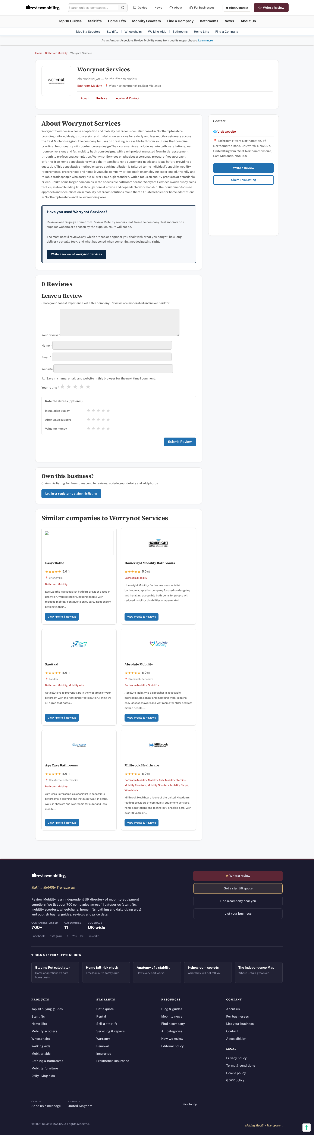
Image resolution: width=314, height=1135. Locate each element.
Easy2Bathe (54, 563)
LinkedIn (93, 936)
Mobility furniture (44, 1068)
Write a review (238, 875)
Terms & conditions (240, 1065)
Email (46, 357)
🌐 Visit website (224, 131)
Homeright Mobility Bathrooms (150, 563)
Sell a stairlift (106, 1023)
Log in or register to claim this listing (71, 493)
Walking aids (40, 1046)
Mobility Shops (179, 785)
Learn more (205, 40)
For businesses (237, 1016)
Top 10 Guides (70, 21)
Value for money (56, 428)
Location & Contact (127, 98)
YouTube (78, 936)
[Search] (122, 7)
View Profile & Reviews (62, 616)
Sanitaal (51, 664)
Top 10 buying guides (47, 1009)
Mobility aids (41, 1053)
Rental (101, 1016)
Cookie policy (236, 1073)
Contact (232, 1031)
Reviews (101, 98)
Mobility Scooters (146, 21)
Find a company (173, 1023)
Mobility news (171, 1016)
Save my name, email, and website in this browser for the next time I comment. (101, 378)
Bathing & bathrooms (47, 1061)
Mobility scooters (44, 1031)
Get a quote (105, 1009)
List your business (238, 913)
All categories (171, 1031)
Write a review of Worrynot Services (76, 254)
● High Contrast (237, 7)
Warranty (103, 1038)
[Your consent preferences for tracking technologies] (306, 1127)
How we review (172, 1038)
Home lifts (39, 1023)
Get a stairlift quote (238, 888)
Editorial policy (172, 1046)
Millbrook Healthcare (142, 765)
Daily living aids (43, 1076)
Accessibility (236, 1038)
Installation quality (57, 410)
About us (233, 1009)
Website (47, 369)
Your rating (50, 387)
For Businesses (204, 7)
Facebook (38, 936)
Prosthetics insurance (112, 1061)
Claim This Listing (243, 180)
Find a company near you (238, 901)
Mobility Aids (76, 685)
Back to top (189, 1104)
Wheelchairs (133, 31)
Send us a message (46, 1106)
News (158, 7)
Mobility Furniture (135, 785)
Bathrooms (209, 21)
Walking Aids (157, 31)
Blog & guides (171, 1009)
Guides (142, 7)
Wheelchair (131, 790)
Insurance (103, 1053)
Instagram (56, 936)
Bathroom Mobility (56, 53)
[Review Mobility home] (48, 875)
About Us (248, 21)
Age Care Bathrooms (61, 765)
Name (46, 345)
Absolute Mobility (139, 664)
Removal (102, 1046)
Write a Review (273, 7)
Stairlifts (94, 21)
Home (38, 53)
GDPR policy (235, 1080)
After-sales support (58, 419)
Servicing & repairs (110, 1031)
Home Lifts (117, 21)
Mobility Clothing (175, 780)
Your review (50, 335)
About (178, 7)
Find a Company (180, 21)
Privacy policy (236, 1058)
